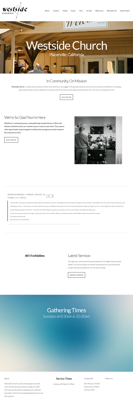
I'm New (89, 11)
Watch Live (99, 11)
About (47, 11)
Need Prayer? (125, 11)
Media (65, 11)
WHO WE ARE (66, 97)
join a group (11, 140)
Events (73, 11)
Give (81, 11)
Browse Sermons (76, 275)
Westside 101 (112, 11)
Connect (56, 11)
